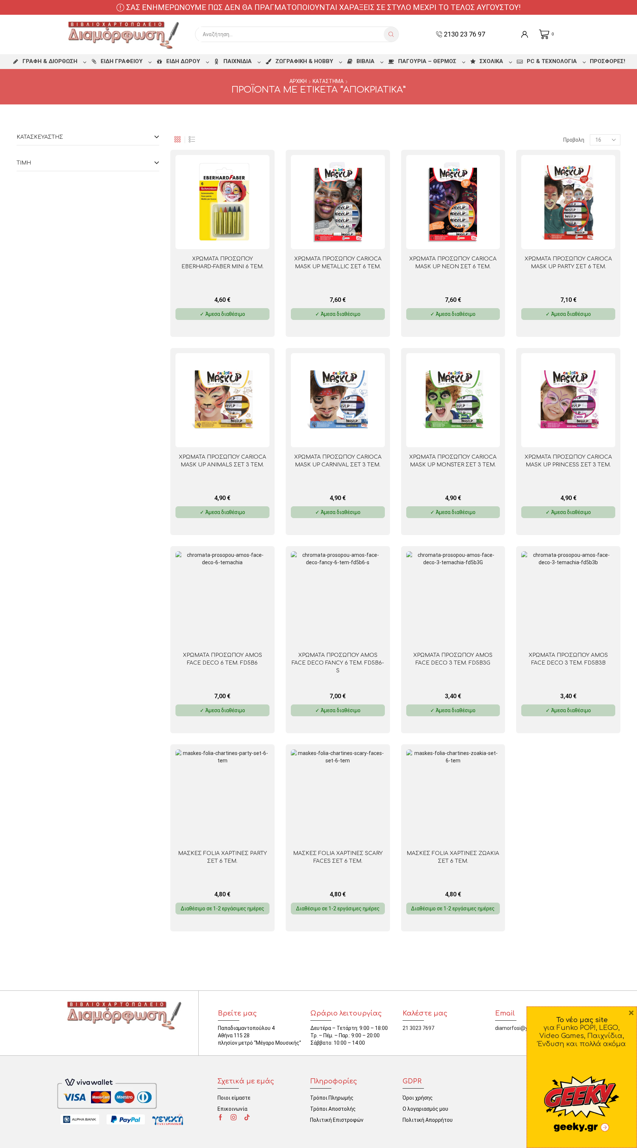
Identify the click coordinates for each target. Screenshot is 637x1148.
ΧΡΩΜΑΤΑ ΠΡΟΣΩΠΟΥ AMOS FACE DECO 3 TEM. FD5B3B (568, 659)
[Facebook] (220, 1117)
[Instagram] (234, 1117)
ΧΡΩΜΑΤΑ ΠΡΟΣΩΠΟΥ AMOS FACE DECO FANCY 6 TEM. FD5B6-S (338, 662)
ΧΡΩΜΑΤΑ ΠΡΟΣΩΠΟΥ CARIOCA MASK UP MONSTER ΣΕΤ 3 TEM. (453, 461)
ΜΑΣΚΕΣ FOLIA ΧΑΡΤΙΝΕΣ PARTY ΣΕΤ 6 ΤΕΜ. (222, 857)
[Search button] (391, 34)
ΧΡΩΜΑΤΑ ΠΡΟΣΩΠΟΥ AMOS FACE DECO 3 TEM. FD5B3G (452, 659)
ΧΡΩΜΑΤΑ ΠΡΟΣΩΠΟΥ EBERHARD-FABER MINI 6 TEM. (222, 262)
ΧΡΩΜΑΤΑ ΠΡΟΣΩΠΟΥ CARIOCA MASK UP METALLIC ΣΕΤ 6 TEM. (338, 262)
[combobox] (291, 34)
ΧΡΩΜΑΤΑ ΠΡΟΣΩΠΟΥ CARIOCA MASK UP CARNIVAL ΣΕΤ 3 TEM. (338, 461)
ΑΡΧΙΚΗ (298, 81)
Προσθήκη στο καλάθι (242, 237)
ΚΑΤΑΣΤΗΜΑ (328, 81)
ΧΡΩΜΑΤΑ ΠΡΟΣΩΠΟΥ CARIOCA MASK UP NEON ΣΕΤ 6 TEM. (453, 262)
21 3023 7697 (418, 1028)
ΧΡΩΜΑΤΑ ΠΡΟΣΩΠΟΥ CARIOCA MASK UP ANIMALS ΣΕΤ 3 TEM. (222, 461)
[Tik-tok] (247, 1117)
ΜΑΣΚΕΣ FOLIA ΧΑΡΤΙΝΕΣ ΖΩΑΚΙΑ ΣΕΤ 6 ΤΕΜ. (453, 857)
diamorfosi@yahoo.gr (520, 1028)
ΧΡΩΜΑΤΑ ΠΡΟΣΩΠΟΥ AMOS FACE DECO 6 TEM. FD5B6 (222, 659)
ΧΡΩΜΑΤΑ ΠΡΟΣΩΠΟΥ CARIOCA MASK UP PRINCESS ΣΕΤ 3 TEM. (568, 461)
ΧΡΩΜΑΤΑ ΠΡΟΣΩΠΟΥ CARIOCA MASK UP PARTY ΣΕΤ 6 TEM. (568, 262)
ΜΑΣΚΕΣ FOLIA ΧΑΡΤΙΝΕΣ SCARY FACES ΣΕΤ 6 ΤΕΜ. (338, 857)
